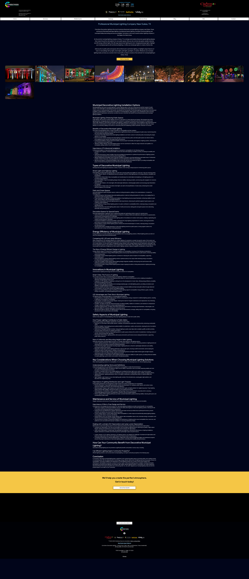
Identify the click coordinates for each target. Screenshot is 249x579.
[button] (143, 18)
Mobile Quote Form (205, 14)
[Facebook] (124, 533)
